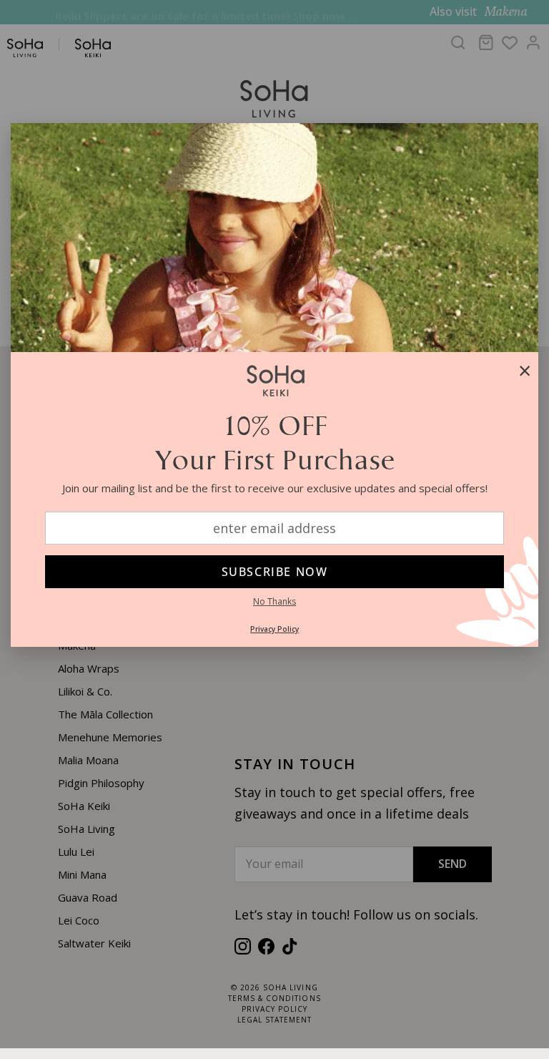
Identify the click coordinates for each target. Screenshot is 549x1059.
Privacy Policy (274, 629)
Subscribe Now (275, 572)
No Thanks (274, 601)
